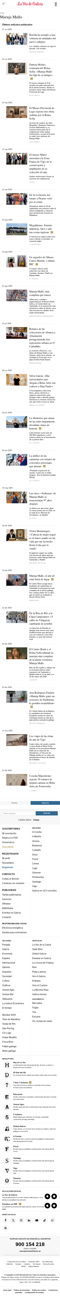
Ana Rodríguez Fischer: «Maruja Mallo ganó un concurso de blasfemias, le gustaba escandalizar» (42, 698)
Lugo (34, 868)
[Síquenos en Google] (5, 1228)
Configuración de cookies (34, 1292)
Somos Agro (8, 990)
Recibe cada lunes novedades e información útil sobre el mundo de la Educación (34, 1096)
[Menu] (4, 4)
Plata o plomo (39, 971)
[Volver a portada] (30, 4)
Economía (7, 953)
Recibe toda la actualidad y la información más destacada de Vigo (33, 1170)
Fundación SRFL (34, 1261)
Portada (6, 944)
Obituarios (7, 998)
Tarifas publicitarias (11, 894)
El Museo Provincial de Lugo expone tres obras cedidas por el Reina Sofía (41, 113)
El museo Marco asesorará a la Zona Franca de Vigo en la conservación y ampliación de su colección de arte (40, 163)
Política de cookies (39, 1290)
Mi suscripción (9, 833)
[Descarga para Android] (54, 1196)
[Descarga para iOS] (47, 1196)
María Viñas (34, 600)
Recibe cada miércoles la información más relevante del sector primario (34, 1106)
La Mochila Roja (40, 990)
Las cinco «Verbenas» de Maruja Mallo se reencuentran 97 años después (42, 498)
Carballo (36, 850)
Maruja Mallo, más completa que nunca (40, 293)
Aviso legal (7, 1290)
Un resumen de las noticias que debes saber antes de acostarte (35, 1074)
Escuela (36, 1016)
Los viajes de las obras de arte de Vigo (41, 737)
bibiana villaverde (37, 405)
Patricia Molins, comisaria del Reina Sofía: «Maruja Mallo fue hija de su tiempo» (41, 70)
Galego (36, 820)
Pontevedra (38, 877)
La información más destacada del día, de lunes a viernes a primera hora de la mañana (33, 1064)
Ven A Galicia (38, 976)
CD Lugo (6, 1033)
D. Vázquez (34, 279)
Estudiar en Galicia (41, 958)
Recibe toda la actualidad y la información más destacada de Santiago (33, 1160)
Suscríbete (8, 846)
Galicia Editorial (33, 1266)
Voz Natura (36, 1264)
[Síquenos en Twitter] (13, 1220)
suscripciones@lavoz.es (30, 1251)
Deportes (6, 971)
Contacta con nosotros (13, 883)
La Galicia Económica (13, 1003)
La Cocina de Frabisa (43, 962)
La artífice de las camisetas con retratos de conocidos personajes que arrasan (42, 461)
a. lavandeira (34, 244)
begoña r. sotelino (37, 563)
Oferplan (6, 903)
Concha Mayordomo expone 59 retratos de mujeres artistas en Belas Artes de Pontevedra (42, 781)
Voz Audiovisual (47, 1261)
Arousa (35, 841)
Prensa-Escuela (48, 1264)
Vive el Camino (39, 985)
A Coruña (37, 832)
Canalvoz (27, 1264)
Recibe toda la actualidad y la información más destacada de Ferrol (33, 1148)
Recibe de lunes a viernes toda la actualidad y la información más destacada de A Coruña (33, 1138)
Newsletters (8, 862)
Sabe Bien (37, 949)
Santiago (36, 881)
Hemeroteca (8, 842)
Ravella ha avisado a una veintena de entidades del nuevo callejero (42, 38)
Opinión (6, 967)
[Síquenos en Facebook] (5, 1220)
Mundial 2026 (9, 1014)
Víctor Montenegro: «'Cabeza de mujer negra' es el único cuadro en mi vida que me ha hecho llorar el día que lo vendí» (42, 539)
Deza (35, 854)
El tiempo (7, 1008)
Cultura (5, 980)
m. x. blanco (34, 443)
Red (34, 967)
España (6, 958)
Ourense (36, 872)
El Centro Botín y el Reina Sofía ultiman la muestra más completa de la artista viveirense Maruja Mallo (41, 656)
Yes (34, 1012)
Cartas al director (10, 878)
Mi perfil (6, 858)
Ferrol (35, 859)
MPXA (23, 1266)
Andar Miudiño (9, 1037)
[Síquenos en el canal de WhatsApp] (52, 1220)
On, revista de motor (42, 1021)
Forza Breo (7, 1041)
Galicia (5, 949)
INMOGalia (7, 908)
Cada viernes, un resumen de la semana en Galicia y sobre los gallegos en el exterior (34, 1128)
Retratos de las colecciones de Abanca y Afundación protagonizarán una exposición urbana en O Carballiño (42, 337)
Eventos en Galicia (11, 912)
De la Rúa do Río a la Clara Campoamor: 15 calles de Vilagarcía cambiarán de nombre (41, 618)
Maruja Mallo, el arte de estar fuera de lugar (42, 577)
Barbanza (37, 845)
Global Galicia (39, 953)
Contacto (6, 917)
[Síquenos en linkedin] (29, 1220)
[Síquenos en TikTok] (44, 1220)
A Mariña (36, 836)
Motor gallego (9, 1051)
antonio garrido (36, 52)
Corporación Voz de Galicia (16, 1261)
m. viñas (32, 518)
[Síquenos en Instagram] (21, 1220)
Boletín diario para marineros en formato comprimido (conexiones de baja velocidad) (31, 1116)
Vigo (34, 886)
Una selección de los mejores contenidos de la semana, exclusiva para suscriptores (32, 1085)
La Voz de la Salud (41, 944)
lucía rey (33, 680)
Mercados (37, 1003)
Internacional (8, 962)
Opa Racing (8, 1028)
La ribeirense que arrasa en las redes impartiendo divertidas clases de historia (42, 423)
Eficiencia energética (12, 927)
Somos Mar (8, 994)
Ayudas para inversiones (14, 932)
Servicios (6, 899)
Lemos (35, 863)
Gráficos (6, 985)
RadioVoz (9, 1264)
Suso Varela (34, 95)
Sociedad (7, 976)
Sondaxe (18, 1264)
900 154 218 (30, 1244)
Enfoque (36, 980)
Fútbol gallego (9, 1046)
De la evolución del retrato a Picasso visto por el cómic (40, 198)
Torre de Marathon (11, 1019)
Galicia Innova (39, 994)
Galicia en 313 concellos (44, 890)
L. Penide (33, 791)
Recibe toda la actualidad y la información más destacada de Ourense (33, 1180)
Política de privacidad (22, 1290)
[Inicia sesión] (55, 3)
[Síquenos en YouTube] (36, 1220)
